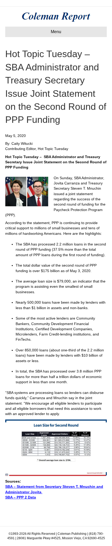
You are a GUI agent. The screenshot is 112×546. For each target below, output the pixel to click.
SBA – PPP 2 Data (20, 497)
